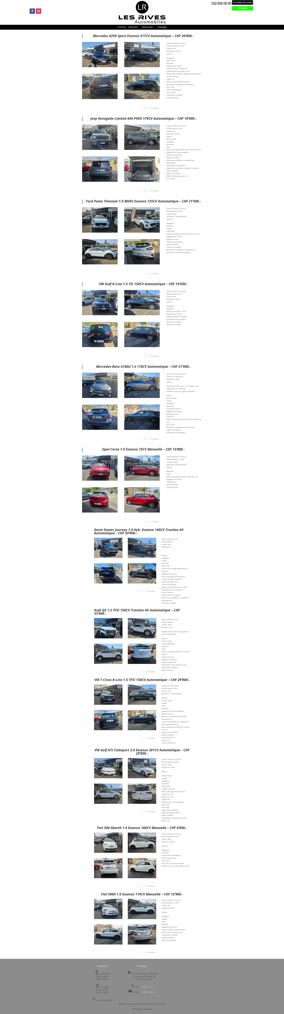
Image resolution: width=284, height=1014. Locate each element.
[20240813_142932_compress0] (142, 638)
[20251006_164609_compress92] (142, 778)
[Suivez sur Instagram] (38, 11)
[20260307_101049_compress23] (142, 149)
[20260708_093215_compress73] (100, 346)
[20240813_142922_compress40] (108, 638)
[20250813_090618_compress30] (142, 264)
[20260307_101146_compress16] (142, 181)
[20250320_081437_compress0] (142, 730)
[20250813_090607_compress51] (100, 264)
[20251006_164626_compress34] (142, 803)
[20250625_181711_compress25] (100, 67)
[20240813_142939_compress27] (108, 663)
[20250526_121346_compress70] (100, 512)
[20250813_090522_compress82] (100, 232)
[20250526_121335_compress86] (142, 480)
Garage (162, 27)
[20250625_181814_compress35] (142, 98)
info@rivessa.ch (148, 992)
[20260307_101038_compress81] (100, 149)
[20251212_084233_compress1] (108, 944)
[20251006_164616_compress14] (108, 803)
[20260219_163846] (142, 878)
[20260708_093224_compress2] (142, 346)
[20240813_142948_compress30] (142, 663)
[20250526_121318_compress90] (100, 480)
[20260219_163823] (108, 852)
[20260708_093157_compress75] (100, 315)
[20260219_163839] (108, 878)
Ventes (132, 27)
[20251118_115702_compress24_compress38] (100, 429)
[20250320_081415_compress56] (142, 704)
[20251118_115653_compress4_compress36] (142, 397)
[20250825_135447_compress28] (142, 557)
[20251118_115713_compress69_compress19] (142, 429)
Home (121, 27)
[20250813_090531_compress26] (142, 232)
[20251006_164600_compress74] (108, 778)
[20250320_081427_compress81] (108, 730)
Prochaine (154, 108)
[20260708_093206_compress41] (142, 315)
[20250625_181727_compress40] (142, 67)
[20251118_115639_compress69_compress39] (100, 397)
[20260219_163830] (142, 852)
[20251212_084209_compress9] (142, 918)
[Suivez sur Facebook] (32, 11)
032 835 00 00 (147, 987)
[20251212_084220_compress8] (142, 944)
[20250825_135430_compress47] (108, 557)
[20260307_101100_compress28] (100, 181)
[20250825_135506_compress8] (142, 583)
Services (147, 27)
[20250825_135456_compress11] (108, 583)
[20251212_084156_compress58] (108, 918)
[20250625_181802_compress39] (100, 98)
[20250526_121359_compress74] (142, 512)
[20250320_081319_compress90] (108, 704)
